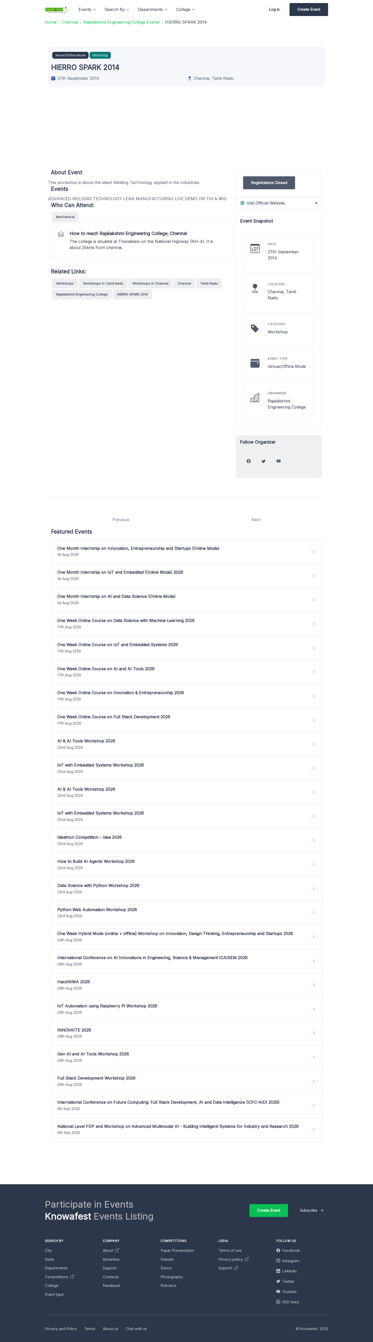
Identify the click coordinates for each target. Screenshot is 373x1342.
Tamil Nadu (209, 283)
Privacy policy (231, 1259)
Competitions (57, 1276)
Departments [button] (150, 9)
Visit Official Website (265, 203)
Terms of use (230, 1250)
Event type (54, 1294)
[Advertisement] (203, 133)
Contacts (111, 1276)
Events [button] (84, 9)
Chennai (184, 283)
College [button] (183, 9)
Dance (166, 1268)
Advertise (111, 1259)
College (51, 1285)
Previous (120, 519)
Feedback (111, 1285)
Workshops (65, 283)
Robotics (168, 1285)
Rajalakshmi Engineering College (82, 294)
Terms (89, 1328)
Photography (172, 1276)
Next (256, 519)
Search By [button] (115, 9)
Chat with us (136, 1328)
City (48, 1250)
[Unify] (57, 9)
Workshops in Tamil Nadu (103, 283)
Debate (167, 1259)
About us (110, 1328)
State (49, 1259)
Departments (56, 1268)
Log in (274, 9)
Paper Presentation (177, 1250)
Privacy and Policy (61, 1328)
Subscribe (308, 1210)
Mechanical (65, 217)
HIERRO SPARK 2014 (132, 294)
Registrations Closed (269, 182)
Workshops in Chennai (150, 283)
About (108, 1250)
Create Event (308, 9)
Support (109, 1268)
